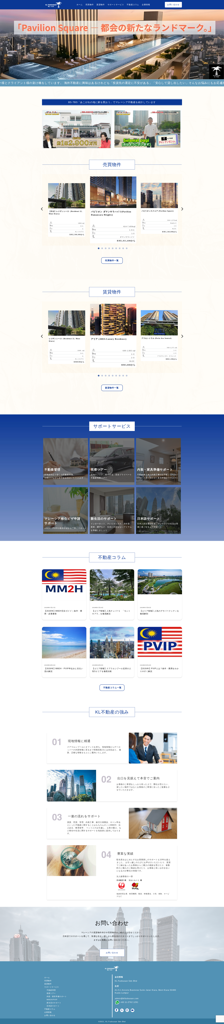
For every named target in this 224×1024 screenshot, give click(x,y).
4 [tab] (109, 247)
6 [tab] (116, 247)
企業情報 (146, 5)
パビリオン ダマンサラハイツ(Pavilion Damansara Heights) (111, 213)
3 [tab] (105, 247)
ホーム (80, 5)
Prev (3, 43)
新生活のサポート (54, 1003)
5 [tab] (112, 247)
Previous (42, 208)
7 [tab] (119, 247)
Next (220, 43)
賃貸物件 (100, 5)
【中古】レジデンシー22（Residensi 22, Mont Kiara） (65, 212)
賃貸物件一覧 (112, 388)
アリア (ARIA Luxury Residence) (108, 339)
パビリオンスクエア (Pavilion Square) (158, 211)
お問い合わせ (173, 5)
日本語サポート (53, 1006)
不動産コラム (133, 5)
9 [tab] (126, 247)
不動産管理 (51, 990)
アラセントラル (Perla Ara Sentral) (157, 338)
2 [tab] (102, 247)
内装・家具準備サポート (57, 996)
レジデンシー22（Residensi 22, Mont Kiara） (64, 340)
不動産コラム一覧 (112, 687)
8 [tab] (123, 247)
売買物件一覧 (112, 260)
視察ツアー (51, 993)
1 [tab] (98, 247)
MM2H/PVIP (52, 1000)
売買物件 (90, 5)
